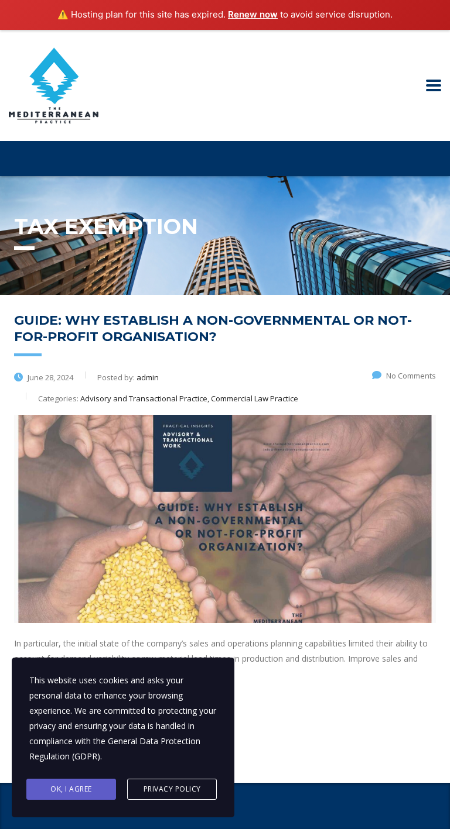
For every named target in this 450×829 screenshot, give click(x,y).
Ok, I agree (71, 789)
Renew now (253, 14)
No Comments (411, 375)
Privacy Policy (172, 789)
